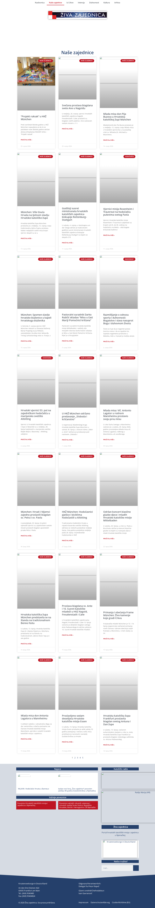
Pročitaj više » (26, 140)
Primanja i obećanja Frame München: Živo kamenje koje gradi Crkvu (118, 615)
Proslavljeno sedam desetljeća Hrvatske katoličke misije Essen (74, 718)
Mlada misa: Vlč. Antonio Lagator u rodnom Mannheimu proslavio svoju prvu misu (117, 415)
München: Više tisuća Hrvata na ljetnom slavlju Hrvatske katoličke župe (35, 214)
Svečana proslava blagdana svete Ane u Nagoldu (77, 107)
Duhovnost (94, 2)
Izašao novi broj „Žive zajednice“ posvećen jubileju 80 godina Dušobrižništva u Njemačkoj (77, 790)
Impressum (83, 902)
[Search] (136, 868)
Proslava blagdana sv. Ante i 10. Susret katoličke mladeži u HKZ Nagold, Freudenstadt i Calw (77, 610)
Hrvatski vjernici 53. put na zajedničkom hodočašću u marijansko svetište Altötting (36, 415)
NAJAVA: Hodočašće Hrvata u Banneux (33, 789)
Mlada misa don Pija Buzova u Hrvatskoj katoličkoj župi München (117, 116)
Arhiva (117, 2)
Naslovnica (39, 2)
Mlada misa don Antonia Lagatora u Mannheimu (34, 717)
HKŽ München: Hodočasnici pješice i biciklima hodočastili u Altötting (77, 514)
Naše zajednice (55, 2)
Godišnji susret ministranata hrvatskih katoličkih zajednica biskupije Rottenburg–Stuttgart (75, 214)
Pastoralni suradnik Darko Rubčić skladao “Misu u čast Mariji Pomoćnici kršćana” (77, 317)
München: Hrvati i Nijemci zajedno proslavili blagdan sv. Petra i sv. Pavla (35, 514)
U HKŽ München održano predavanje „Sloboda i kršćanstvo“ (76, 416)
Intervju (81, 2)
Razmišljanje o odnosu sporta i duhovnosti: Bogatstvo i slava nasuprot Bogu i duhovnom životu (118, 319)
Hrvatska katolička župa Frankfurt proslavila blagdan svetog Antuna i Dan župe (117, 720)
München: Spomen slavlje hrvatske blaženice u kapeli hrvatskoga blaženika (36, 317)
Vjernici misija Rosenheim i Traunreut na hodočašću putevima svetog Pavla (118, 211)
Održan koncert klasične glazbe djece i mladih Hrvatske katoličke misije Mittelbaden (117, 516)
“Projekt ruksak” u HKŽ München (33, 118)
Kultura (106, 2)
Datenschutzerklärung (100, 902)
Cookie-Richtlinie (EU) (121, 902)
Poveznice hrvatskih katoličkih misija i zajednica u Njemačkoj (32, 804)
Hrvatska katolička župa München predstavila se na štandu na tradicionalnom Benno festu (36, 619)
